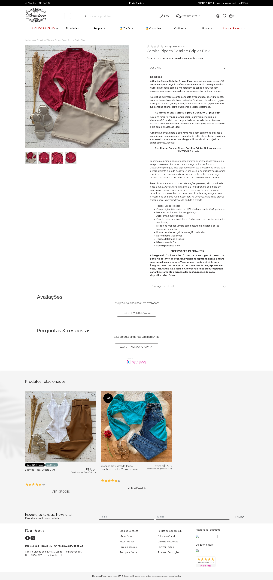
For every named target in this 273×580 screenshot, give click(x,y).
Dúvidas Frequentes (168, 541)
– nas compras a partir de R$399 (222, 3)
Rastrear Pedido (166, 547)
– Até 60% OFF (38, 3)
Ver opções (61, 491)
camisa (155, 117)
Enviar (239, 517)
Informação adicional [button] (162, 286)
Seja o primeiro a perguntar (136, 347)
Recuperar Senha (128, 552)
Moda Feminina (38, 40)
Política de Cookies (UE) (170, 531)
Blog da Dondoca (129, 531)
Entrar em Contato (167, 536)
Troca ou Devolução (168, 552)
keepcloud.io (175, 576)
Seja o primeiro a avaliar (136, 313)
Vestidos (179, 28)
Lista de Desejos (128, 547)
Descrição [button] (155, 67)
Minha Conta (126, 536)
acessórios (158, 139)
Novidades (72, 28)
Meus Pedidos (127, 541)
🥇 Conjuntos (153, 28)
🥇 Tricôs (125, 28)
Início (27, 40)
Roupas (98, 28)
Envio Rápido (136, 3)
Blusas (206, 28)
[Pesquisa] (85, 16)
